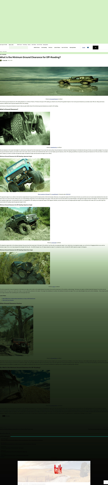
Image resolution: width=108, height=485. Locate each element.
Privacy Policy (34, 483)
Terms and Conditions (41, 483)
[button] (95, 47)
